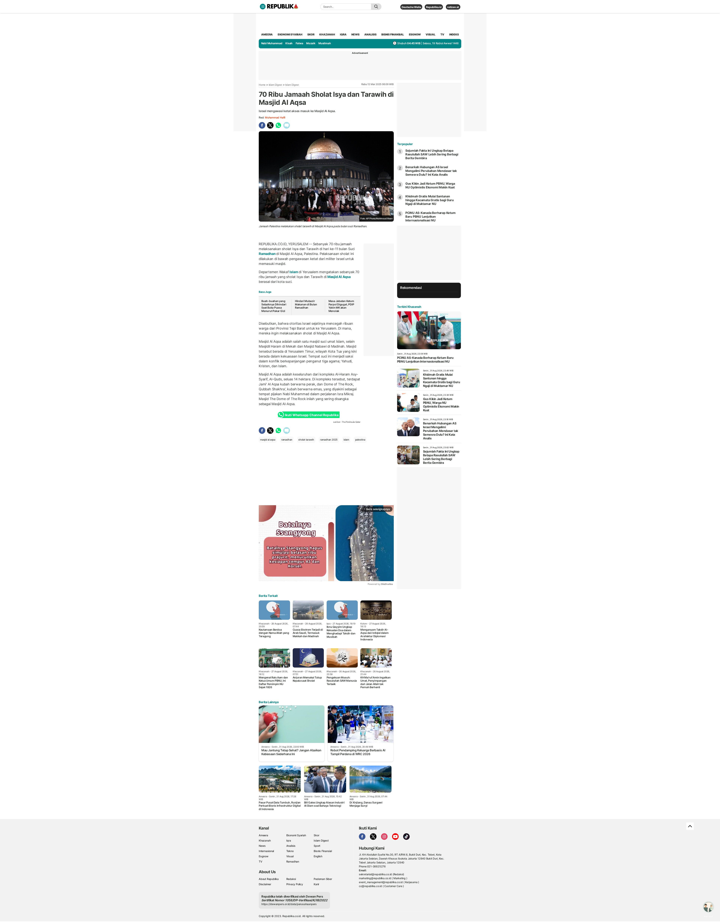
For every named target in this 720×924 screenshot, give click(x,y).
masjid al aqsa (267, 439)
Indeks (454, 34)
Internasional (266, 851)
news (355, 34)
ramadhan (286, 439)
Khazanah (265, 840)
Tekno (290, 851)
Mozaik (310, 43)
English (318, 856)
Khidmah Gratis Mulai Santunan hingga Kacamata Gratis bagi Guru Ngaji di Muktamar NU (429, 200)
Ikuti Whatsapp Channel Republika (311, 415)
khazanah (327, 34)
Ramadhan (267, 254)
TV (442, 34)
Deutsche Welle (411, 7)
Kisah (288, 43)
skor (310, 34)
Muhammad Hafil (275, 117)
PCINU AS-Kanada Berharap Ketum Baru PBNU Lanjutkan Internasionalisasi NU (430, 216)
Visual (290, 856)
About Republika (269, 879)
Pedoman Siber (323, 879)
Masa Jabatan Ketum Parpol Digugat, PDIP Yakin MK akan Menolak (341, 305)
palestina (360, 439)
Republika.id (433, 7)
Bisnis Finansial (392, 34)
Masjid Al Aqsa (339, 277)
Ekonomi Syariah (290, 34)
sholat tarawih (306, 439)
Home (262, 84)
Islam (294, 272)
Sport (317, 845)
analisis (370, 34)
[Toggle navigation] (263, 7)
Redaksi (291, 879)
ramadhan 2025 (329, 439)
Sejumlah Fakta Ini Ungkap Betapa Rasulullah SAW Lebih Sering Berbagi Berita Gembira (431, 154)
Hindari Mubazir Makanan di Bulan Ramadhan (306, 304)
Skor (316, 835)
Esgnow (263, 856)
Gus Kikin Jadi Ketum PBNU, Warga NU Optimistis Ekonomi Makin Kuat (430, 185)
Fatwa (299, 43)
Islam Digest (275, 84)
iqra (343, 34)
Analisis (291, 845)
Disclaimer (265, 884)
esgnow (415, 34)
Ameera (263, 835)
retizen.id (453, 7)
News (262, 845)
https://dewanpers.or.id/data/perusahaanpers (289, 904)
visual (430, 34)
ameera (267, 34)
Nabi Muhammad (271, 43)
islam (346, 439)
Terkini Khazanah (409, 307)
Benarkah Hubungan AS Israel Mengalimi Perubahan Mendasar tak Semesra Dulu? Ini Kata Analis (431, 170)
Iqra (288, 840)
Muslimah (324, 43)
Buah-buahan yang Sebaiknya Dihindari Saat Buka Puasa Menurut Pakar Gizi (273, 305)
